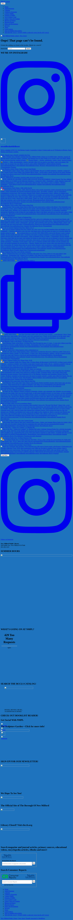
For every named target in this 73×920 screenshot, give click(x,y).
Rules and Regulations (11, 24)
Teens (6, 27)
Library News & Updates (12, 19)
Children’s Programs (11, 12)
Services (7, 26)
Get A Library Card (10, 17)
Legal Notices (9, 29)
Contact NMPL (9, 14)
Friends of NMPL (10, 15)
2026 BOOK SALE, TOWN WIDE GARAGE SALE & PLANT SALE (27, 32)
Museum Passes (9, 22)
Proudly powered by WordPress (35, 918)
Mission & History (10, 20)
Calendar (7, 10)
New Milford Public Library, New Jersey (13, 918)
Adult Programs (9, 8)
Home (6, 7)
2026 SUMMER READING (13, 31)
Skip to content (5, 1)
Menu (3, 3)
